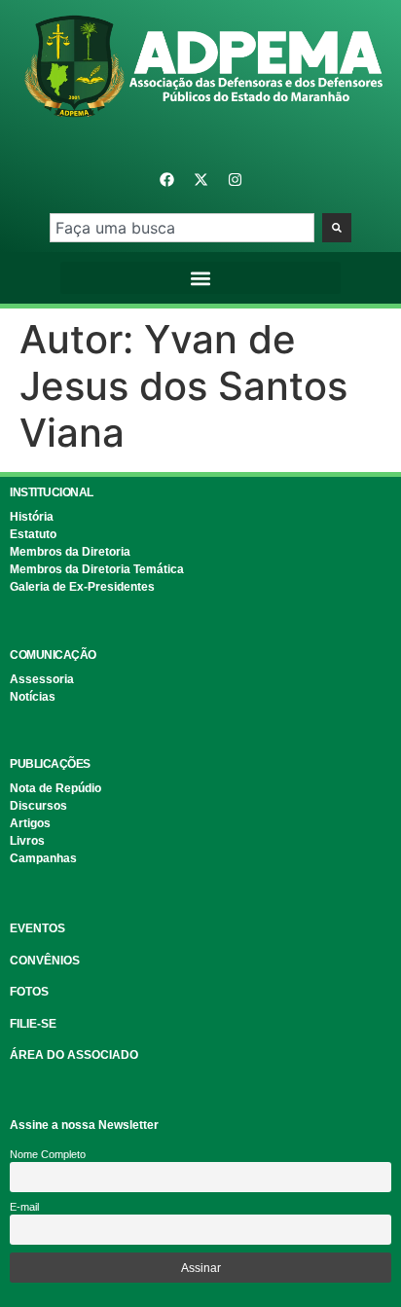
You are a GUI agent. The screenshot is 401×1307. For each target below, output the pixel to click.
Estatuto (33, 534)
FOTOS (29, 991)
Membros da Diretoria (70, 552)
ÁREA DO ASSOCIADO (74, 1055)
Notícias (32, 697)
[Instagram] (234, 179)
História (32, 517)
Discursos (38, 806)
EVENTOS (37, 928)
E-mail (24, 1207)
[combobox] (181, 227)
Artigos (30, 823)
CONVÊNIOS (45, 960)
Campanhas (43, 858)
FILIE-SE (33, 1024)
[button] (201, 278)
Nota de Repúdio (55, 788)
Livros (27, 841)
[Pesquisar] (336, 227)
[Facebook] (166, 179)
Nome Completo (48, 1154)
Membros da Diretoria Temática (97, 569)
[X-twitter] (200, 179)
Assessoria (42, 679)
